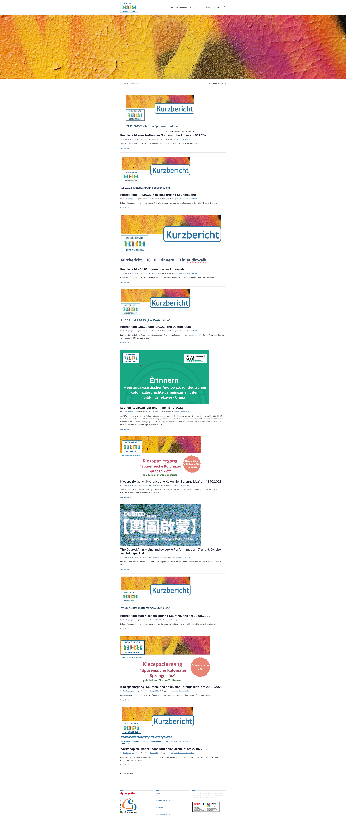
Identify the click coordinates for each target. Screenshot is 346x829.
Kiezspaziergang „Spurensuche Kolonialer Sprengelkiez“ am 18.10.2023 (171, 481)
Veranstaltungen (181, 7)
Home (171, 7)
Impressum (159, 807)
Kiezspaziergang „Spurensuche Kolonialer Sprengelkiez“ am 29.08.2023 (171, 687)
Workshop (192, 753)
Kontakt (217, 7)
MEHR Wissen (204, 7)
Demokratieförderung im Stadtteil (175, 825)
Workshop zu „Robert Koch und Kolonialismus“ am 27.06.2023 (164, 749)
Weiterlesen (124, 148)
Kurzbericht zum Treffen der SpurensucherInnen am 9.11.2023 (164, 135)
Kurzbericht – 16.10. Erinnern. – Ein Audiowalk (153, 269)
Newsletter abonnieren (163, 800)
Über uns (193, 7)
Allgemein (178, 139)
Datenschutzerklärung (163, 814)
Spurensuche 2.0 (187, 139)
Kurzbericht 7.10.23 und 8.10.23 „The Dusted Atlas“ (156, 327)
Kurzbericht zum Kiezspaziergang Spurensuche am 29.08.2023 (165, 616)
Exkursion (183, 198)
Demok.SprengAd (128, 139)
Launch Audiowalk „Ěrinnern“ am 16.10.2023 (151, 407)
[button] (211, 7)
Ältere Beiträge (127, 773)
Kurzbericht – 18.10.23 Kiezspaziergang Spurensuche (158, 195)
